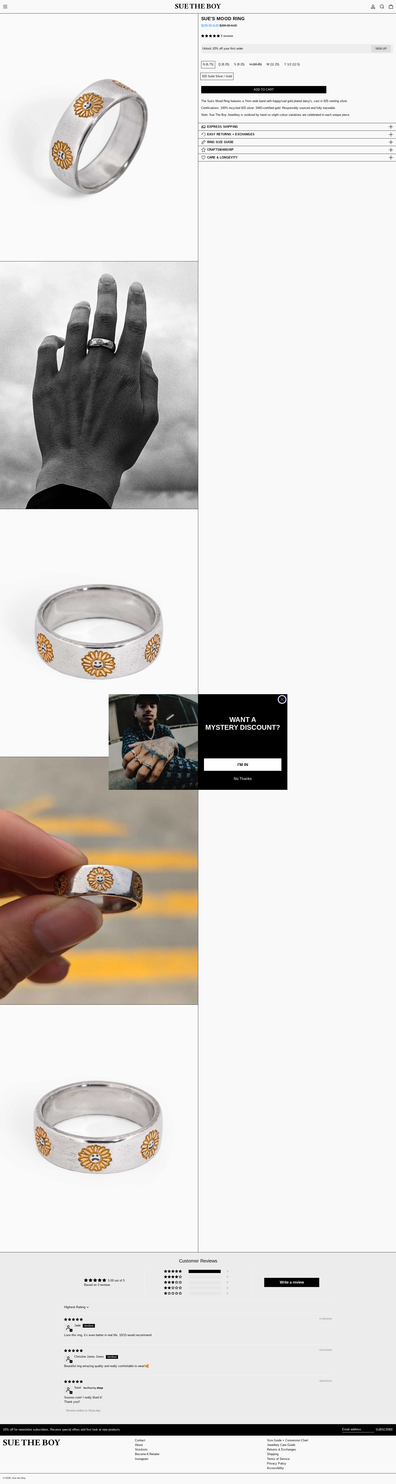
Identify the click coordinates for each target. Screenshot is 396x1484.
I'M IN (242, 764)
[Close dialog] (282, 699)
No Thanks (243, 779)
